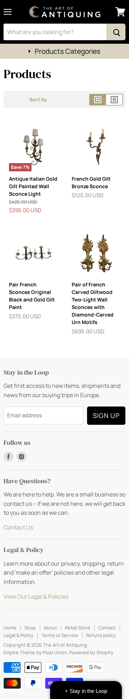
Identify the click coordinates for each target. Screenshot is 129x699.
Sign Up (106, 415)
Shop (30, 627)
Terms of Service (59, 635)
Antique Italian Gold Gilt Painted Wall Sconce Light (33, 186)
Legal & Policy (18, 635)
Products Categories (67, 51)
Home (10, 627)
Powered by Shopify (91, 652)
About (50, 627)
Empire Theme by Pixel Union (35, 652)
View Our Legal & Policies (36, 596)
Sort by (38, 100)
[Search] (115, 32)
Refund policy (101, 635)
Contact (107, 627)
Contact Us (18, 527)
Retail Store (77, 627)
